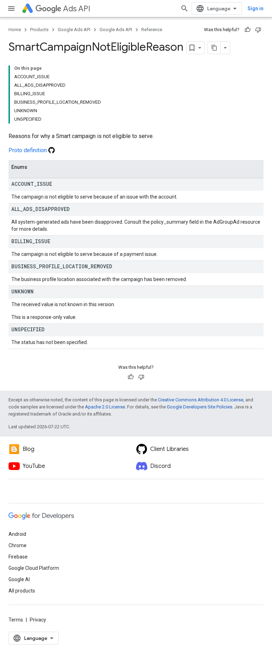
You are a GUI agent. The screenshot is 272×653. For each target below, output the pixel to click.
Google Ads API (74, 29)
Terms (15, 620)
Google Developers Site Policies (199, 406)
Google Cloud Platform (33, 568)
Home (14, 29)
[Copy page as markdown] (214, 48)
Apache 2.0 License (105, 406)
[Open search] (184, 8)
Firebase (18, 557)
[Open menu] (11, 8)
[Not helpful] (258, 29)
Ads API (76, 8)
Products (39, 29)
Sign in (256, 8)
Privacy (38, 620)
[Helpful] (247, 29)
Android (17, 534)
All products (21, 591)
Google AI (19, 579)
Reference (151, 29)
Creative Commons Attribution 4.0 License (200, 399)
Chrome (17, 545)
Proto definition (28, 150)
